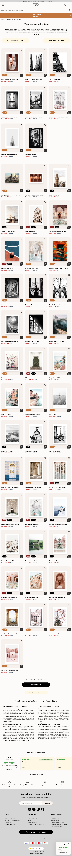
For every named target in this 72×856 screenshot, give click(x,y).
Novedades (8, 822)
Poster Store (40, 851)
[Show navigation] (3, 5)
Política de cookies (32, 838)
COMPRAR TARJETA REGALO (37, 832)
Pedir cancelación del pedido (59, 824)
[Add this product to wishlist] (21, 49)
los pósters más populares (12, 820)
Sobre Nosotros (32, 818)
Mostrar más (36, 684)
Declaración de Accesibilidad (36, 824)
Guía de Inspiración (10, 818)
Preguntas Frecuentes (57, 822)
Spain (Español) (36, 848)
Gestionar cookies (56, 826)
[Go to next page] (46, 692)
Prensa (30, 820)
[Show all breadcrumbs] (3, 19)
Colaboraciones (32, 822)
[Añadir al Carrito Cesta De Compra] (21, 75)
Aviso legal (43, 838)
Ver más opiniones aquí (36, 774)
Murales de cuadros (10, 824)
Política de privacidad (53, 838)
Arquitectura (17, 19)
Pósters (9, 19)
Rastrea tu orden (56, 818)
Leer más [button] (36, 34)
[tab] (65, 5)
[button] (63, 848)
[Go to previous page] (26, 692)
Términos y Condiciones (19, 838)
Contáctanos (55, 820)
